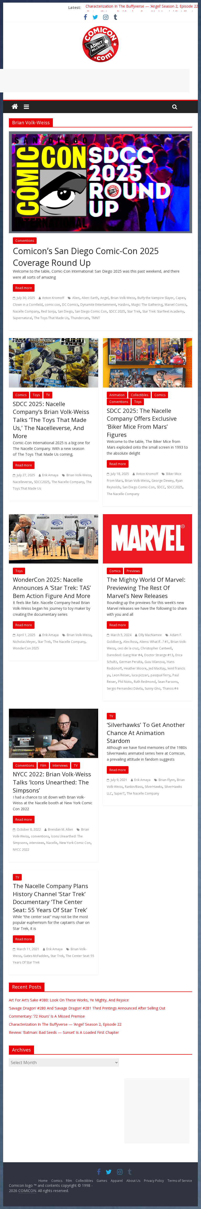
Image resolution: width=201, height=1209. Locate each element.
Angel (104, 298)
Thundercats (80, 318)
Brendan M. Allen (60, 829)
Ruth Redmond (145, 681)
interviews (36, 843)
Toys (36, 395)
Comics (20, 395)
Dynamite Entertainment (98, 304)
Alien (76, 298)
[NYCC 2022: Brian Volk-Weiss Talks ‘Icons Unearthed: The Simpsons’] (53, 712)
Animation (117, 395)
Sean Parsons (168, 681)
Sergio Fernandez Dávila (125, 688)
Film (43, 765)
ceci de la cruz (128, 648)
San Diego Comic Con (91, 311)
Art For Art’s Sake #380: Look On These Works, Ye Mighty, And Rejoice (69, 999)
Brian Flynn (167, 780)
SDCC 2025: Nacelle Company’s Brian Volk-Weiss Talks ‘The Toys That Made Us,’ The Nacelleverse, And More (51, 420)
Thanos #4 (170, 688)
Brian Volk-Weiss (123, 298)
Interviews (60, 765)
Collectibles (139, 395)
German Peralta (130, 662)
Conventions (24, 240)
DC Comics (70, 304)
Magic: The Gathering (147, 304)
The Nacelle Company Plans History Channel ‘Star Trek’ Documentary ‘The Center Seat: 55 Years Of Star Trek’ (50, 898)
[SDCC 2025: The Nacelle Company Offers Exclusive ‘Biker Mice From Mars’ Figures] (147, 341)
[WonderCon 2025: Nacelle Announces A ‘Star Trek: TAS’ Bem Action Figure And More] (53, 517)
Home (43, 1180)
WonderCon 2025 (26, 648)
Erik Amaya (50, 475)
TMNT (95, 318)
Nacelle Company (26, 311)
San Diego (65, 311)
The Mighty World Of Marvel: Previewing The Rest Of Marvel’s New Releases (146, 588)
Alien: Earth (90, 298)
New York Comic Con (75, 843)
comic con (52, 304)
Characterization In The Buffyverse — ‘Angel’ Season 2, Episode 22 (142, 7)
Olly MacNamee (150, 635)
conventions (40, 836)
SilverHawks (153, 786)
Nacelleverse (22, 482)
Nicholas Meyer (24, 641)
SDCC (161, 487)
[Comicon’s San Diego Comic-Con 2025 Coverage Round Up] (100, 134)
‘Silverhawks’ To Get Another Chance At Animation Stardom (146, 733)
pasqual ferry (160, 675)
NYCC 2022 (21, 849)
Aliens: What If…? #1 (154, 641)
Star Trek (133, 311)
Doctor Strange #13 (158, 655)
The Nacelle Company (68, 482)
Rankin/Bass (134, 786)
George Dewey (163, 480)
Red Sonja (48, 311)
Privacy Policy (154, 1180)
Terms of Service (180, 1180)
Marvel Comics (175, 304)
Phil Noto (125, 681)
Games (102, 1180)
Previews (133, 571)
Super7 (119, 793)
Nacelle (51, 843)
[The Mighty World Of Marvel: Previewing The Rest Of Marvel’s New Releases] (147, 517)
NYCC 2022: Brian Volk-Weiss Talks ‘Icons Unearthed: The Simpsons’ (52, 782)
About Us (133, 1180)
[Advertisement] (156, 1110)
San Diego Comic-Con (138, 487)
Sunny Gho (152, 688)
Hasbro (123, 304)
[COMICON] (100, 28)
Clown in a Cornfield (28, 304)
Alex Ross (130, 641)
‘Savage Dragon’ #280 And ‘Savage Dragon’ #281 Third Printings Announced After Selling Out (87, 1008)
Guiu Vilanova (154, 662)
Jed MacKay (157, 668)
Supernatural (22, 318)
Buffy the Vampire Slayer (155, 298)
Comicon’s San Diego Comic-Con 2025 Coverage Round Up (86, 256)
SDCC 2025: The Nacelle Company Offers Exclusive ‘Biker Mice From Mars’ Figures (142, 422)
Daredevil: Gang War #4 (124, 655)
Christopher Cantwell (156, 648)
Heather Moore (135, 668)
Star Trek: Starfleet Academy (163, 311)
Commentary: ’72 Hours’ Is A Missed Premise (47, 1016)
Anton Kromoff (53, 298)
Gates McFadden (36, 956)
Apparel (117, 1180)
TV (48, 395)
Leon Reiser (121, 675)
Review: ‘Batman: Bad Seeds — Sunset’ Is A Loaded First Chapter (64, 1032)
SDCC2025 (41, 482)
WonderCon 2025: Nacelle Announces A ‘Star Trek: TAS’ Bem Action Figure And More (52, 588)
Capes (180, 298)
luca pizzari (140, 675)
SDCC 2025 (117, 311)
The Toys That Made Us (51, 318)
